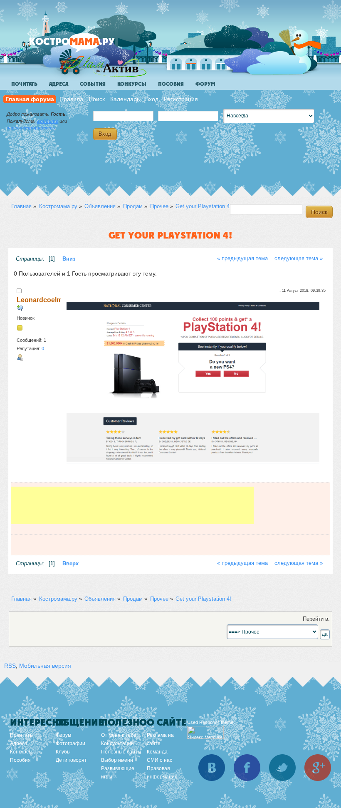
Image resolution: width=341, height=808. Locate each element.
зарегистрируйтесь (31, 127)
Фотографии (70, 743)
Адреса (58, 84)
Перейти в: (316, 619)
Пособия (171, 84)
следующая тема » (298, 258)
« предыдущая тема (242, 258)
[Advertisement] (132, 505)
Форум (205, 84)
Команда (157, 752)
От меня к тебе (118, 735)
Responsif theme (216, 722)
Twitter (282, 767)
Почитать (24, 84)
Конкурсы (131, 84)
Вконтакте (211, 767)
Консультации (117, 743)
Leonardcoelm (39, 299)
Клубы (63, 752)
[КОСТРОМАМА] (85, 45)
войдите (47, 121)
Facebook (247, 767)
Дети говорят (71, 760)
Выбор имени (117, 760)
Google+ (317, 767)
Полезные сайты (121, 752)
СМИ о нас (159, 760)
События (93, 84)
